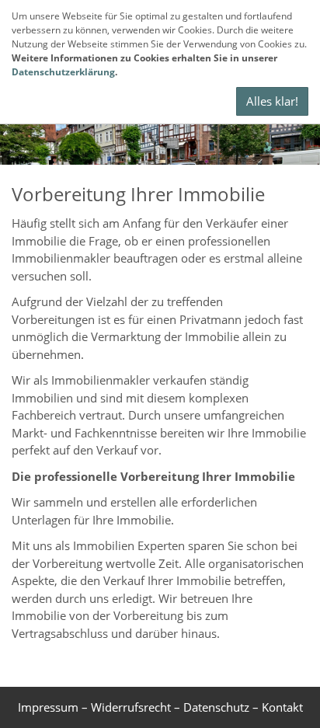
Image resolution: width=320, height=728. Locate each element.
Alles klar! (272, 101)
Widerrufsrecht (131, 707)
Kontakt (282, 707)
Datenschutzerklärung (63, 71)
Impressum (48, 707)
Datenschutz (216, 707)
